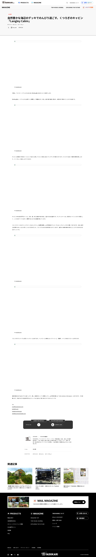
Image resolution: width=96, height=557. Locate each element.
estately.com (18, 87)
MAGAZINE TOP (35, 518)
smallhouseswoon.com (17, 407)
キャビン (15, 24)
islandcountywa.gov (17, 411)
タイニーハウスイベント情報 (15, 524)
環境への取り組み (57, 520)
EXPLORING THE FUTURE (73, 7)
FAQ (9, 533)
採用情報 (39, 547)
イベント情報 (55, 526)
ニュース (54, 523)
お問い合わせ (83, 513)
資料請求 (81, 518)
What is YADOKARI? (57, 517)
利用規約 (33, 547)
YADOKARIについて (74, 3)
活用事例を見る (12, 521)
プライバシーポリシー (25, 547)
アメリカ (10, 24)
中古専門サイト (12, 527)
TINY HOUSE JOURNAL (57, 7)
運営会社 (9, 547)
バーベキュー (21, 24)
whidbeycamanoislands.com (19, 413)
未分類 (34, 449)
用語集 (9, 530)
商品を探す (10, 518)
